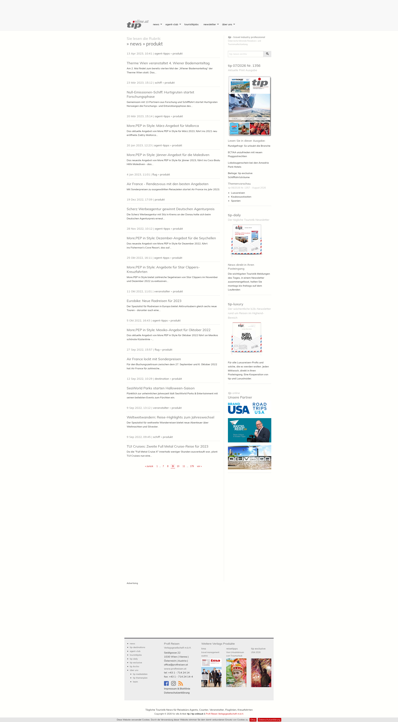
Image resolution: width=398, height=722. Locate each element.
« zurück (149, 466)
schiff (158, 82)
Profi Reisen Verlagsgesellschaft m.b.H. (225, 713)
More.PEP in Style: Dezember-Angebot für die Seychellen (171, 238)
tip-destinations (137, 647)
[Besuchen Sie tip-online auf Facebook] (167, 685)
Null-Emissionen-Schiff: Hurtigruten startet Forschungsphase (160, 94)
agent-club (171, 24)
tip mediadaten (140, 674)
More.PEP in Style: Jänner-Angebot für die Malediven (168, 155)
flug (154, 174)
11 (184, 466)
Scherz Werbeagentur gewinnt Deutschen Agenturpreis (171, 209)
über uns (227, 24)
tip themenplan (140, 677)
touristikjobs (191, 24)
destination (162, 378)
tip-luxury (235, 304)
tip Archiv (134, 666)
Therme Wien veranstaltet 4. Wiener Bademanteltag (168, 63)
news (156, 24)
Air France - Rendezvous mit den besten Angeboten (167, 184)
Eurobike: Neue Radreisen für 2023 (154, 301)
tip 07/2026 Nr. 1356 (244, 65)
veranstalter (162, 291)
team (135, 681)
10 (178, 466)
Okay (253, 719)
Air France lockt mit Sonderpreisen (154, 359)
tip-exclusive (136, 662)
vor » (199, 466)
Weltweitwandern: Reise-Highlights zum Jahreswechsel (170, 417)
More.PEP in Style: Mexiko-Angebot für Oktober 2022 (169, 330)
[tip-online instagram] (174, 685)
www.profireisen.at (175, 668)
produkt (178, 53)
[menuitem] (137, 24)
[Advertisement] (199, 7)
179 (192, 466)
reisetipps (235, 652)
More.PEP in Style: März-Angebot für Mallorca (163, 125)
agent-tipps (162, 53)
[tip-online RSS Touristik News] (181, 685)
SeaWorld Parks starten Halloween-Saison (161, 388)
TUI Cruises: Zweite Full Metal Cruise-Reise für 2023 (167, 446)
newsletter (210, 24)
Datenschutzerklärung (269, 719)
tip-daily (234, 215)
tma (210, 652)
